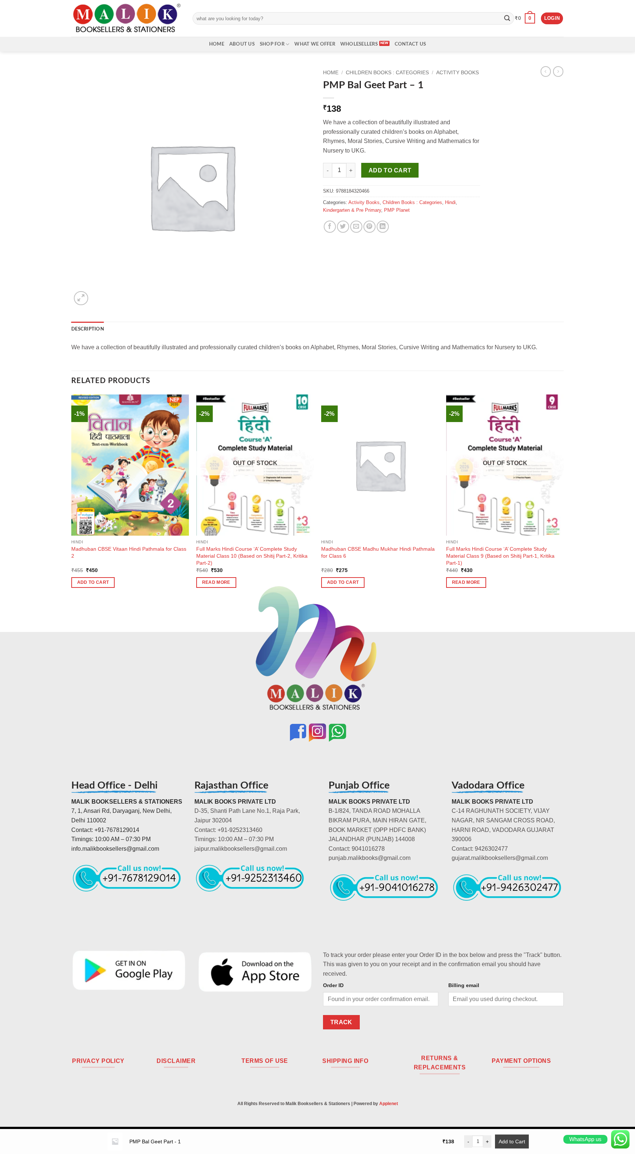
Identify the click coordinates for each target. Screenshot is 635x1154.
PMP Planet (397, 210)
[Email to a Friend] (356, 227)
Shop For (272, 44)
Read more (216, 582)
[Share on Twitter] (343, 227)
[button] (525, 18)
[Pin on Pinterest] (369, 227)
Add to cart (390, 170)
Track (341, 1022)
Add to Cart (512, 1141)
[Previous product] (558, 71)
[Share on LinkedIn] (383, 227)
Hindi (450, 202)
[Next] (563, 498)
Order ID (333, 985)
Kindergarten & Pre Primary (352, 210)
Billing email (463, 985)
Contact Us (410, 44)
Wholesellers (359, 44)
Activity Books (457, 72)
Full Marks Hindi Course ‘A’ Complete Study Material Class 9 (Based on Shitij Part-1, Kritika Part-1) (500, 555)
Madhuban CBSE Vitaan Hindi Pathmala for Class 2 (128, 552)
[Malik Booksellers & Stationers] (126, 18)
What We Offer (314, 44)
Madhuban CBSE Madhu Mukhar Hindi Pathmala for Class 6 (378, 552)
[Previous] (71, 498)
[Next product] (546, 71)
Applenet (388, 1103)
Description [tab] (87, 329)
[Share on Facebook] (330, 227)
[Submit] (507, 18)
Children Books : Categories (387, 72)
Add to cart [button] (93, 582)
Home (216, 44)
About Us (242, 44)
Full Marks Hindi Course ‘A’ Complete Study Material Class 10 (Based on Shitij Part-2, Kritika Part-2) (252, 555)
